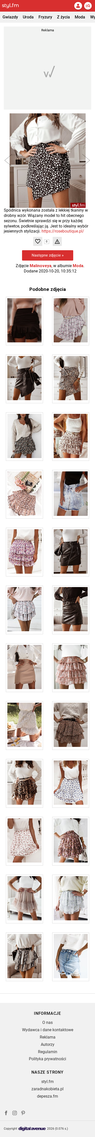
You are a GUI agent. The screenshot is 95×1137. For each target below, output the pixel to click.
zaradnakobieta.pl (47, 1089)
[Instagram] (14, 1114)
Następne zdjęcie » (48, 255)
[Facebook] (6, 1114)
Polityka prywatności (47, 1058)
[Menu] (88, 6)
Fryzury (45, 17)
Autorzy (47, 1044)
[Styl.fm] (13, 5)
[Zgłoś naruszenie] (57, 241)
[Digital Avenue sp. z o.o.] (32, 1129)
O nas (47, 1022)
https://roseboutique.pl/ (63, 231)
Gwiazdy (10, 17)
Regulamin (47, 1051)
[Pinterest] (23, 1114)
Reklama (47, 1037)
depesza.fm (47, 1096)
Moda (80, 17)
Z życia (63, 17)
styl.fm (47, 1081)
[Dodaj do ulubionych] (37, 241)
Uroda (28, 17)
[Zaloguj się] (78, 6)
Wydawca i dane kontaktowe (47, 1029)
